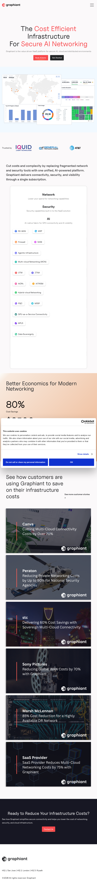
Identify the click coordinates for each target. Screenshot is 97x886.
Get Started (57, 58)
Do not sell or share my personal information (25, 462)
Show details (83, 454)
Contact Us (48, 829)
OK (71, 462)
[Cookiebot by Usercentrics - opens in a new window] (83, 422)
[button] (92, 5)
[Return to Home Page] (11, 5)
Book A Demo (40, 58)
